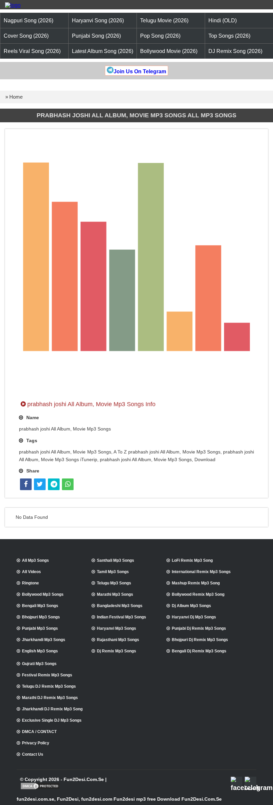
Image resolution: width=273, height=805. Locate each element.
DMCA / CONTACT (39, 731)
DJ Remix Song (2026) (235, 51)
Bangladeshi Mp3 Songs (119, 605)
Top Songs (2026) (229, 36)
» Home (14, 97)
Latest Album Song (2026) (102, 51)
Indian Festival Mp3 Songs (121, 617)
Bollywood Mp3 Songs (43, 594)
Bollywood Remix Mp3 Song (198, 594)
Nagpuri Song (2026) (28, 20)
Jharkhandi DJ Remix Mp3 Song (52, 709)
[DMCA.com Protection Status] (40, 788)
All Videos (31, 571)
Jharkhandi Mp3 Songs (43, 639)
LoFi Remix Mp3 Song (192, 560)
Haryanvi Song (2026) (98, 20)
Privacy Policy (35, 743)
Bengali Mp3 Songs (40, 605)
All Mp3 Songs (35, 560)
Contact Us (32, 754)
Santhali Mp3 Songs (115, 560)
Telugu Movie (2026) (164, 20)
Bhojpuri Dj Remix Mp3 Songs (200, 639)
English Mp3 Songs (40, 651)
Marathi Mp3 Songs (115, 594)
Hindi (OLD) (222, 20)
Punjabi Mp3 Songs (40, 628)
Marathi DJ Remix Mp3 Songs (50, 697)
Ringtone (30, 583)
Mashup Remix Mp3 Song (196, 583)
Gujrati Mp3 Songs (39, 663)
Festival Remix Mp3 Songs (47, 675)
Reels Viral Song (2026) (32, 51)
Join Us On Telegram (140, 71)
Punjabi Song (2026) (96, 36)
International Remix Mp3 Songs (201, 571)
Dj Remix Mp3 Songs (116, 651)
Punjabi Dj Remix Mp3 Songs (199, 628)
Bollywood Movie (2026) (168, 51)
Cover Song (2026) (26, 36)
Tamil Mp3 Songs (113, 571)
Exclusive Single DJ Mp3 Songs (52, 720)
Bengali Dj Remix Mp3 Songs (199, 651)
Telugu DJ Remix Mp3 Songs (49, 686)
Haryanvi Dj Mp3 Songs (194, 617)
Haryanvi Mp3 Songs (116, 628)
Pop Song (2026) (160, 36)
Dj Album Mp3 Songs (191, 605)
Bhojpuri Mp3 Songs (41, 617)
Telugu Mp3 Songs (114, 583)
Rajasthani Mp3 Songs (118, 639)
